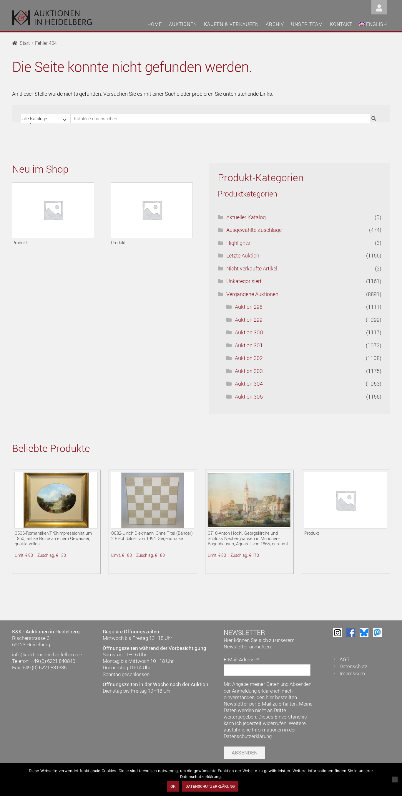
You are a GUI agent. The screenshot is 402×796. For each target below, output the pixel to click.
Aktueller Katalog (246, 217)
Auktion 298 (249, 306)
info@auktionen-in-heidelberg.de (47, 654)
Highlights (238, 242)
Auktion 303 (249, 370)
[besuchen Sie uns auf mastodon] (377, 632)
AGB (345, 659)
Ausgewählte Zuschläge (254, 229)
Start (25, 43)
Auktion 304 (249, 383)
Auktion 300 (249, 332)
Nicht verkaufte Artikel (251, 268)
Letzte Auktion (242, 255)
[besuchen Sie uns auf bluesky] (364, 632)
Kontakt (341, 24)
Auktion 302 (249, 357)
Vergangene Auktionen (252, 294)
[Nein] (395, 779)
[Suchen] (374, 118)
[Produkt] (53, 210)
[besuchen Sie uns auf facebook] (350, 632)
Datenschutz (353, 666)
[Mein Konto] (379, 6)
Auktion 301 (249, 345)
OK (172, 786)
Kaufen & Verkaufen (231, 24)
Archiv (275, 24)
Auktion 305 (249, 396)
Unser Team (307, 24)
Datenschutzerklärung (248, 736)
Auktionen (183, 24)
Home (154, 24)
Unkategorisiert (244, 281)
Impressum (352, 673)
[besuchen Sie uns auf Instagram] (337, 632)
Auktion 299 (249, 319)
